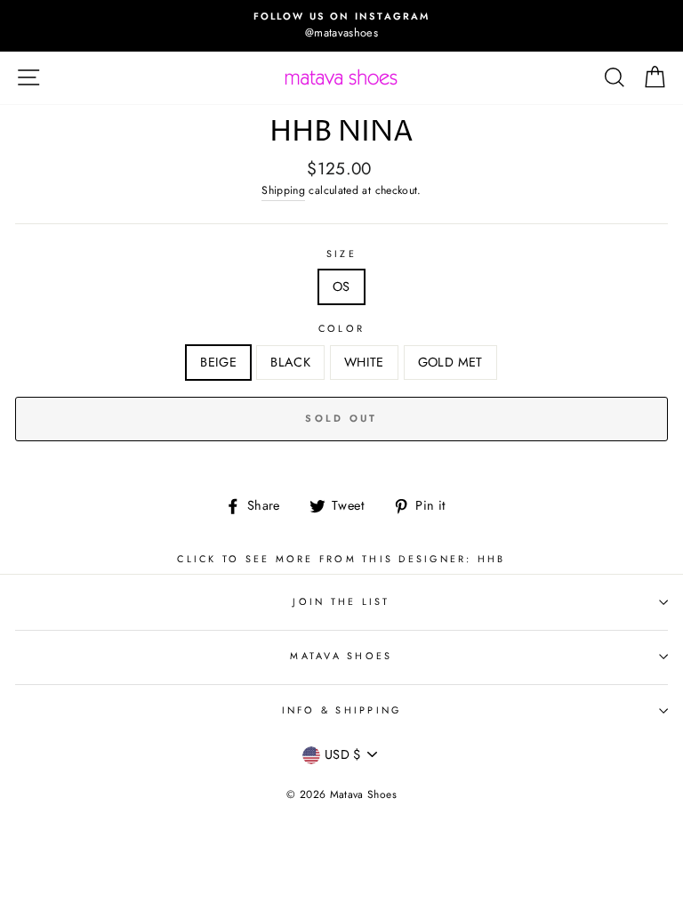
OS (341, 286)
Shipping (283, 190)
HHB (492, 559)
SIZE (341, 253)
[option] (341, 26)
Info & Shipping (342, 710)
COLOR (341, 328)
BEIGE (218, 362)
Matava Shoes (341, 656)
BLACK (290, 362)
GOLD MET (450, 362)
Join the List (341, 601)
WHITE (364, 362)
